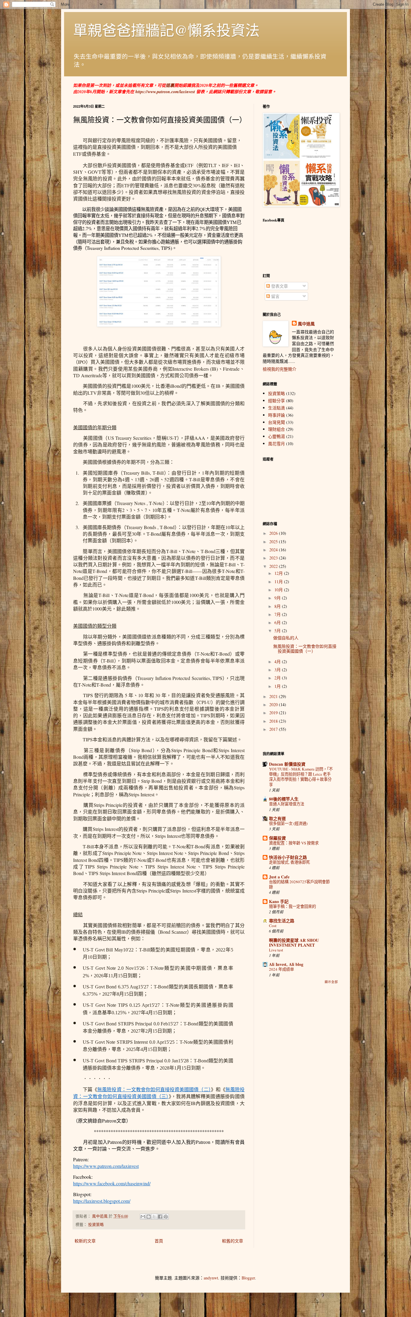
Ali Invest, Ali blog (286, 964)
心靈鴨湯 (276, 436)
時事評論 (276, 415)
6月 (278, 622)
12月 (279, 573)
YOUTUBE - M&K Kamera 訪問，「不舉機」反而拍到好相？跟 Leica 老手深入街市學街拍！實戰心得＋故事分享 (301, 776)
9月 (278, 598)
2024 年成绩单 (281, 969)
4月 (278, 661)
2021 (274, 696)
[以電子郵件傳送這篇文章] (143, 1217)
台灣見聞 (276, 422)
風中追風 (306, 324)
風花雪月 (276, 443)
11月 (279, 581)
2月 (278, 678)
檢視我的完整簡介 (279, 369)
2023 (274, 558)
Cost (273, 925)
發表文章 (279, 286)
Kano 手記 (279, 901)
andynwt (211, 1278)
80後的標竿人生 (283, 799)
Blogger (248, 1278)
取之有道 (277, 818)
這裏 (170, 85)
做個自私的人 (285, 638)
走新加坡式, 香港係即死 (289, 862)
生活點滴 (276, 408)
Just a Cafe (279, 877)
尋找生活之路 (281, 920)
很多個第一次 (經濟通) (288, 823)
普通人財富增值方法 (286, 804)
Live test (276, 950)
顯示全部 (331, 982)
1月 (278, 686)
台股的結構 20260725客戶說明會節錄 (299, 884)
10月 (279, 590)
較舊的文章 (232, 1241)
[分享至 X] (154, 1217)
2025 (274, 541)
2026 (274, 533)
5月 (278, 630)
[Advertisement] (300, 1083)
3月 (278, 669)
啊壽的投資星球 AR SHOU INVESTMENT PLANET (294, 942)
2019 (274, 712)
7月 (278, 614)
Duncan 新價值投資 (287, 764)
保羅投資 (277, 838)
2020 (274, 704)
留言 (275, 296)
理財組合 (276, 429)
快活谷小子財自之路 (288, 857)
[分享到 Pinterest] (166, 1217)
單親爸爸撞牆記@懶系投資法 (166, 29)
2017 (274, 729)
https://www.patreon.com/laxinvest (165, 92)
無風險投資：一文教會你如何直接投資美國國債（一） (304, 648)
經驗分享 (276, 400)
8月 (278, 606)
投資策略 (96, 1224)
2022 (274, 566)
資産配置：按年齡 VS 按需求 (294, 843)
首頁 (159, 1241)
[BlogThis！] (149, 1217)
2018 (274, 721)
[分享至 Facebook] (160, 1217)
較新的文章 (85, 1241)
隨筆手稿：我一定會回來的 (292, 906)
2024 (274, 550)
